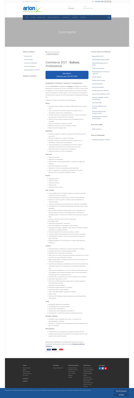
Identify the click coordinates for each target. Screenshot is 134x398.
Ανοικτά (85, 6)
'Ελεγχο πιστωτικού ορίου (98, 68)
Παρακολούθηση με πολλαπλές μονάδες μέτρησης (99, 117)
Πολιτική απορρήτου (121, 391)
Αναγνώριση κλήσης (97, 102)
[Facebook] (105, 1)
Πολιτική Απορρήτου (27, 373)
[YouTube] (110, 1)
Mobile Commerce (97, 129)
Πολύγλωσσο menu (87, 377)
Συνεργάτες (25, 381)
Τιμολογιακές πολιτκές (97, 83)
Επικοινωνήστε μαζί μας (58, 367)
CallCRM (33, 17)
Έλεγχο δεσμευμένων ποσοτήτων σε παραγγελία (101, 72)
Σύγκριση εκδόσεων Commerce (32, 69)
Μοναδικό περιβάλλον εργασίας (88, 374)
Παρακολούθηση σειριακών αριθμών (101, 59)
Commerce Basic (28, 59)
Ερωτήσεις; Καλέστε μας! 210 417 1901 (67, 74)
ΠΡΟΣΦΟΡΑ (83, 17)
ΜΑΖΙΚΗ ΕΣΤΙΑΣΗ (41, 17)
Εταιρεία (24, 369)
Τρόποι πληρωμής (26, 367)
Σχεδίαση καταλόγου (87, 371)
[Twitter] (108, 1)
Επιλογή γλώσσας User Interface (100, 90)
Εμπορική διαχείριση (72, 367)
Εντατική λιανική (71, 371)
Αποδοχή (121, 395)
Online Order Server (87, 367)
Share (48, 349)
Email (69, 6)
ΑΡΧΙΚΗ (27, 17)
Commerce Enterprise (30, 66)
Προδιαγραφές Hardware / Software (101, 139)
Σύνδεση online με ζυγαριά (98, 80)
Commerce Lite (28, 56)
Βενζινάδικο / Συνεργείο (73, 369)
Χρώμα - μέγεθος (71, 373)
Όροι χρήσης (25, 375)
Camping (70, 377)
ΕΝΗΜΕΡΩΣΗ (66, 17)
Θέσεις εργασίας (26, 371)
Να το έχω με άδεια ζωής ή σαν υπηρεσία (99, 107)
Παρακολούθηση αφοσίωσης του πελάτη (100, 63)
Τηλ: (93, 1)
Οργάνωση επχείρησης (88, 379)
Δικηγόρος (70, 375)
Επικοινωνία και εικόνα (88, 382)
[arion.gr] (33, 9)
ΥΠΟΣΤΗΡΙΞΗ (75, 17)
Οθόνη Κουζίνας (86, 380)
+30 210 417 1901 (99, 1)
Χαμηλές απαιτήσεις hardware (87, 385)
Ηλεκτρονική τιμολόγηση (98, 87)
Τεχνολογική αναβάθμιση (88, 369)
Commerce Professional (30, 63)
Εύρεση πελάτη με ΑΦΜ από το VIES (101, 94)
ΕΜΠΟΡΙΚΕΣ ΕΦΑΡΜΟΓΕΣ (53, 17)
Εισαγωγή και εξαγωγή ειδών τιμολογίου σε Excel (99, 112)
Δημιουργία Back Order (98, 56)
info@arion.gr (71, 8)
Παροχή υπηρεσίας (96, 77)
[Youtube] (106, 368)
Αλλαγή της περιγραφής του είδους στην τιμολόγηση (100, 98)
